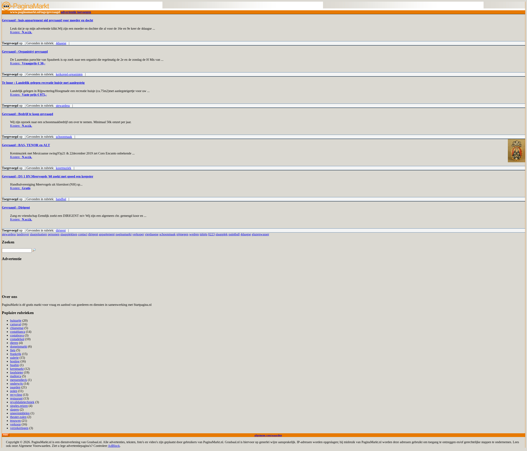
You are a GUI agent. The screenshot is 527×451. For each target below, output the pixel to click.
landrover (23, 234)
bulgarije (15, 320)
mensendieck (18, 380)
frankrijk (15, 354)
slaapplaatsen (38, 234)
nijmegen (182, 234)
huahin (14, 365)
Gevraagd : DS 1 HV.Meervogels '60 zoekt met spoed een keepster (47, 176)
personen (53, 234)
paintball (234, 234)
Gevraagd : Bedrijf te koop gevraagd (27, 114)
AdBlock (114, 445)
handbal (61, 199)
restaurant (16, 398)
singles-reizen (19, 406)
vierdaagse (152, 234)
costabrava (17, 335)
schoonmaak (64, 136)
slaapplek (222, 234)
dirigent (61, 230)
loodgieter (16, 372)
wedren (194, 234)
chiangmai (16, 328)
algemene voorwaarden (268, 435)
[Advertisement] (15, 278)
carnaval (15, 324)
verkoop (15, 424)
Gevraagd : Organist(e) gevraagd (25, 51)
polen (13, 391)
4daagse (61, 43)
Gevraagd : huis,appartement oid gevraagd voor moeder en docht (47, 20)
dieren (14, 343)
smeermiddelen (20, 413)
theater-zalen (18, 417)
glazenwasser (260, 234)
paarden (15, 387)
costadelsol (17, 339)
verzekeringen (19, 428)
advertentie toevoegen (76, 12)
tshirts (203, 234)
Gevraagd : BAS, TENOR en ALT (26, 145)
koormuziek (63, 168)
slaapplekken (68, 234)
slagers (14, 409)
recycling (16, 394)
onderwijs (16, 383)
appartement (107, 234)
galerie (14, 357)
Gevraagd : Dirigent (16, 207)
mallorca (15, 376)
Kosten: (21, 32)
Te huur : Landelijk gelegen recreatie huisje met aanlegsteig (43, 82)
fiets (12, 350)
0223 (211, 234)
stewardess (63, 105)
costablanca (17, 331)
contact (82, 234)
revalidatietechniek (22, 402)
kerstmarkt (17, 368)
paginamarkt (123, 234)
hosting (15, 361)
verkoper (138, 234)
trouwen (15, 420)
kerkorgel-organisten (69, 74)
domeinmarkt (18, 346)
